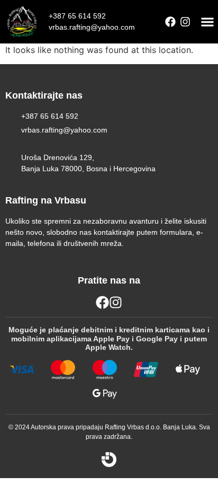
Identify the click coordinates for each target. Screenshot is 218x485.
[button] (207, 22)
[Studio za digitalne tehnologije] (109, 459)
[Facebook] (170, 21)
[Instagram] (185, 21)
